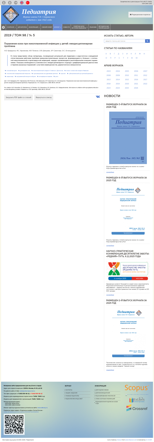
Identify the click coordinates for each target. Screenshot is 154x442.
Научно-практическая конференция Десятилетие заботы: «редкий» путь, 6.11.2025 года (127, 254)
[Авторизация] (10, 2)
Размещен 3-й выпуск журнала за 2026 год (126, 105)
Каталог (57, 27)
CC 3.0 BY (149, 440)
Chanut (119, 440)
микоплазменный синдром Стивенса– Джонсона (48, 70)
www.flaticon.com (131, 440)
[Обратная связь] (16, 2)
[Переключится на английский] (22, 2)
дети (56, 76)
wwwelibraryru (42, 407)
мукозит (63, 73)
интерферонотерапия (45, 76)
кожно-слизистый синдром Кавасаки (77, 70)
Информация (33, 27)
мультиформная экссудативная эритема (45, 73)
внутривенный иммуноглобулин (26, 76)
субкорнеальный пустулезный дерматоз (81, 73)
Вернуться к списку (44, 97)
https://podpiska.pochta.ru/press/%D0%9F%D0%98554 (21, 412)
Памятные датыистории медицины (79, 27)
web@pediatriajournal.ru (27, 391)
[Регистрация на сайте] (4, 2)
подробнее (110, 172)
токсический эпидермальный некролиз (18, 73)
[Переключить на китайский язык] (27, 2)
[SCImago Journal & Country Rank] (137, 394)
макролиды (10, 76)
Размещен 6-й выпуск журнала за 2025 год (126, 179)
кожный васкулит (12, 70)
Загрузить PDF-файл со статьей (18, 97)
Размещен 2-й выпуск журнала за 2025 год (126, 301)
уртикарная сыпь (25, 70)
